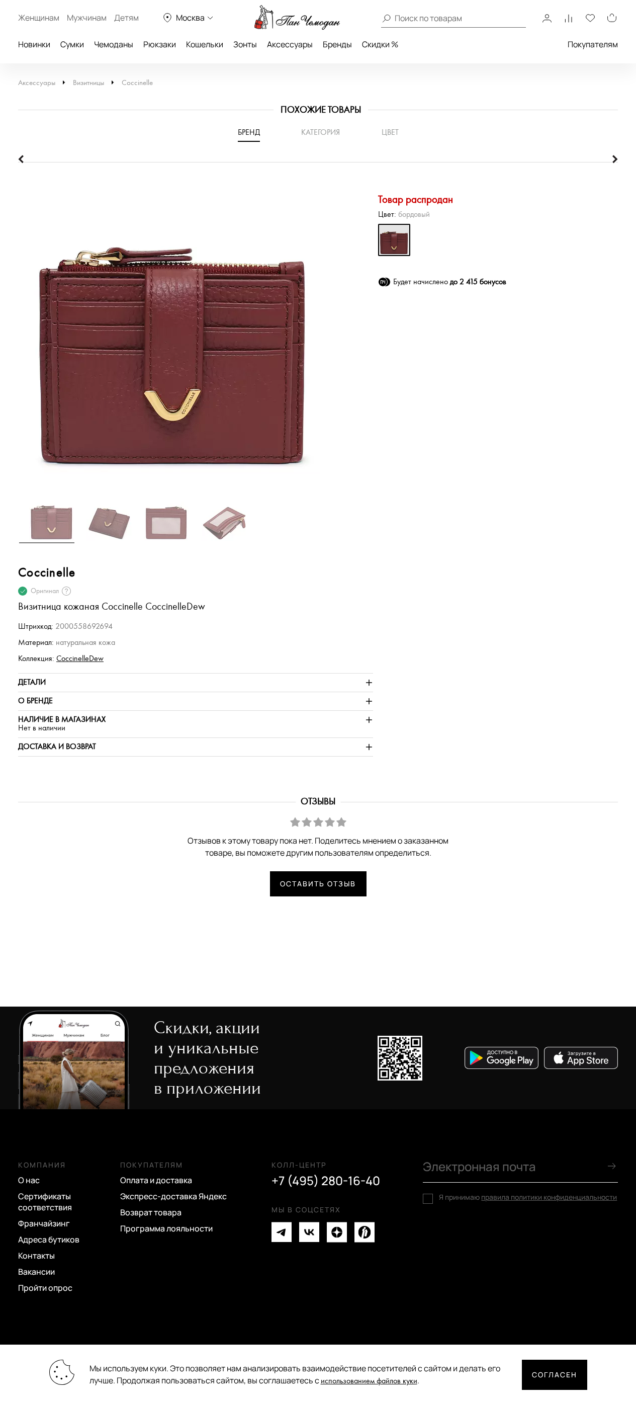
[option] (195, 333)
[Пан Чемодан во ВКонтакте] (309, 1232)
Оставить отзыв (317, 883)
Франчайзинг (44, 1223)
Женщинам (38, 17)
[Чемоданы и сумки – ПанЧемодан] (297, 17)
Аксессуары (290, 44)
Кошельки (204, 44)
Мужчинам (87, 17)
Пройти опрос (45, 1287)
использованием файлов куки (369, 1381)
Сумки (72, 44)
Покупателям (593, 44)
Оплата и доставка (156, 1180)
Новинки (34, 44)
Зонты (245, 44)
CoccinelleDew (80, 658)
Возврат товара (150, 1212)
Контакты (36, 1255)
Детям (126, 17)
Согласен (554, 1374)
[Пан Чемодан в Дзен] (337, 1232)
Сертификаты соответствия (45, 1202)
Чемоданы (113, 44)
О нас (29, 1180)
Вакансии (36, 1271)
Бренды (337, 44)
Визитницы (88, 82)
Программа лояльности (166, 1228)
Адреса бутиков (48, 1239)
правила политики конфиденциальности (549, 1197)
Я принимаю (528, 1197)
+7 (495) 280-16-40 (325, 1181)
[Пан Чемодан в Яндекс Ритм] (364, 1232)
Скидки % (380, 44)
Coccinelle (137, 82)
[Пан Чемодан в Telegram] (281, 1232)
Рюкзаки (159, 44)
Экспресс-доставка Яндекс (173, 1196)
